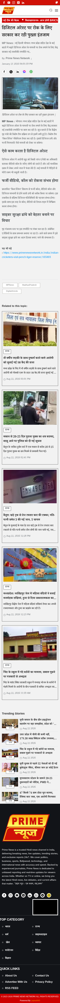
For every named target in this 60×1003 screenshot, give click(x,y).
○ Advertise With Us (14, 982)
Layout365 (35, 1001)
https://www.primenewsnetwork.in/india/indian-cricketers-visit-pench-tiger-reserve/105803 (30, 255)
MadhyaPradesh (29, 285)
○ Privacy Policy (42, 982)
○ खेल (6, 943)
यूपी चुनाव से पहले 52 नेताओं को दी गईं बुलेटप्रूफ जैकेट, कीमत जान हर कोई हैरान (39, 766)
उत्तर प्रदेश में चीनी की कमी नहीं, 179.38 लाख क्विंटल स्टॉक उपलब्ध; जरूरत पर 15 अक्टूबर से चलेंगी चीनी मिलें (37, 741)
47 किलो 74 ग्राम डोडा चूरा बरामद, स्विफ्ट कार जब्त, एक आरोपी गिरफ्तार (38, 795)
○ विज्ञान (6, 958)
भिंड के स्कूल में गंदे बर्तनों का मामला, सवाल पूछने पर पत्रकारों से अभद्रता (29, 674)
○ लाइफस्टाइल (39, 935)
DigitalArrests (12, 291)
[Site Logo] (30, 827)
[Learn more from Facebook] (4, 3)
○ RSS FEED (10, 989)
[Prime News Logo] (8, 10)
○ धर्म (5, 935)
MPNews (10, 285)
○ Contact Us (40, 976)
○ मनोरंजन (7, 951)
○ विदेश (36, 951)
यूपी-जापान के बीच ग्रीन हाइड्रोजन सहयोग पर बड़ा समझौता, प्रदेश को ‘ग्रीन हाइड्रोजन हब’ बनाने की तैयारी (38, 724)
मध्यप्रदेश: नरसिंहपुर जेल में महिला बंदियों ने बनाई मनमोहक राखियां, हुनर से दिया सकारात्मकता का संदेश (29, 598)
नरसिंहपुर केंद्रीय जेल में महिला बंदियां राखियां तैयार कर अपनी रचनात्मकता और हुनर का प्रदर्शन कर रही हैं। (29, 606)
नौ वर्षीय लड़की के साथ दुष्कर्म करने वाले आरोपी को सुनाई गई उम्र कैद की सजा (28, 360)
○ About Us (9, 976)
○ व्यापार (36, 943)
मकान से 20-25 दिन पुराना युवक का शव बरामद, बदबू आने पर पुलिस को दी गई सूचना (28, 439)
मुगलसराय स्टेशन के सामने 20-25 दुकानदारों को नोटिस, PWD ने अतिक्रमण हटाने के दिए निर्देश (36, 783)
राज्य (7, 351)
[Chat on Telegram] (42, 895)
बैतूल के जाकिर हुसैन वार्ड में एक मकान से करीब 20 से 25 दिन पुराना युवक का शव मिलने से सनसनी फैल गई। (28, 449)
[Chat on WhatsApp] (36, 895)
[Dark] (56, 2)
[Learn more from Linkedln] (23, 3)
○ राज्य (36, 927)
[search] (50, 11)
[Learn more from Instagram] (10, 895)
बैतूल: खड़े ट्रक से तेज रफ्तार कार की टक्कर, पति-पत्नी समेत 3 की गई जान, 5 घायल (29, 517)
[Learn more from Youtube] (9, 3)
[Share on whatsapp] (31, 71)
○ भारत (6, 927)
